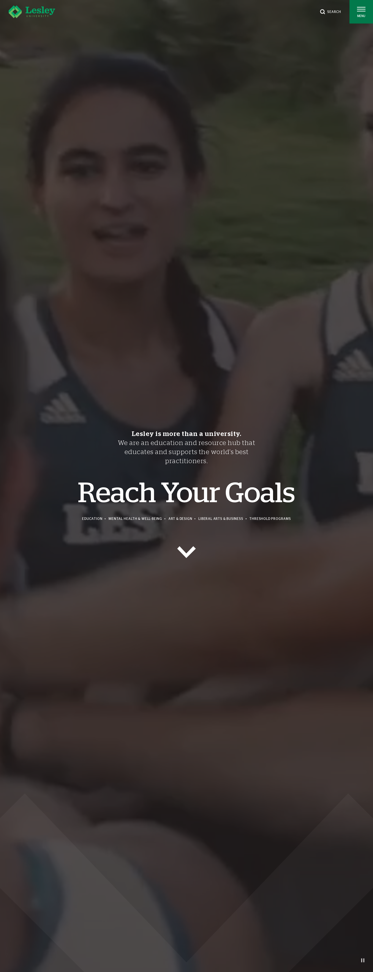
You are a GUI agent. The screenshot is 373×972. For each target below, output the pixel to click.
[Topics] (186, 552)
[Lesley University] (32, 12)
